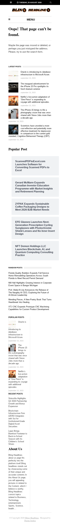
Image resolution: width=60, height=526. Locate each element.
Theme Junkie (30, 520)
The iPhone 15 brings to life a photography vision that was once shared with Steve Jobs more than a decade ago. (36, 114)
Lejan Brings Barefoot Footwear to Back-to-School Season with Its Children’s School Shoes (17, 437)
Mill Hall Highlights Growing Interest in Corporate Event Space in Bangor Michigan (30, 284)
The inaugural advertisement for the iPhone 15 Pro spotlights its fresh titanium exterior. (35, 86)
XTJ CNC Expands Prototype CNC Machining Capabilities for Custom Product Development (28, 308)
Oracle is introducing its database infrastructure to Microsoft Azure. (35, 73)
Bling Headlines (32, 517)
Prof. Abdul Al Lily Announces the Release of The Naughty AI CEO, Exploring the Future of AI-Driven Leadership (28, 292)
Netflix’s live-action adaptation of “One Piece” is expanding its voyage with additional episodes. (35, 99)
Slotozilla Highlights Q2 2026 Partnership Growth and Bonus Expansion (17, 402)
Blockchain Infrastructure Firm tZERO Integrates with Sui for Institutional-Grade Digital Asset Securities (16, 419)
